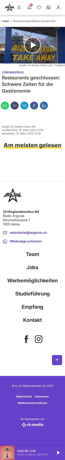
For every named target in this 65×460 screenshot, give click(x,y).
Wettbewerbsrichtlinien (32, 402)
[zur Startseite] (9, 7)
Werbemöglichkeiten (32, 280)
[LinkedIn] (44, 105)
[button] (48, 7)
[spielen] (58, 452)
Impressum (42, 396)
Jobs (32, 267)
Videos (5, 21)
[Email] (24, 105)
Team (32, 254)
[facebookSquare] (26, 339)
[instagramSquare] (39, 339)
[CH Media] (33, 424)
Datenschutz (24, 396)
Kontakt (32, 320)
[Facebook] (34, 105)
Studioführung (32, 294)
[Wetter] (39, 7)
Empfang (32, 307)
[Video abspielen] (32, 45)
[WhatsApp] (5, 105)
